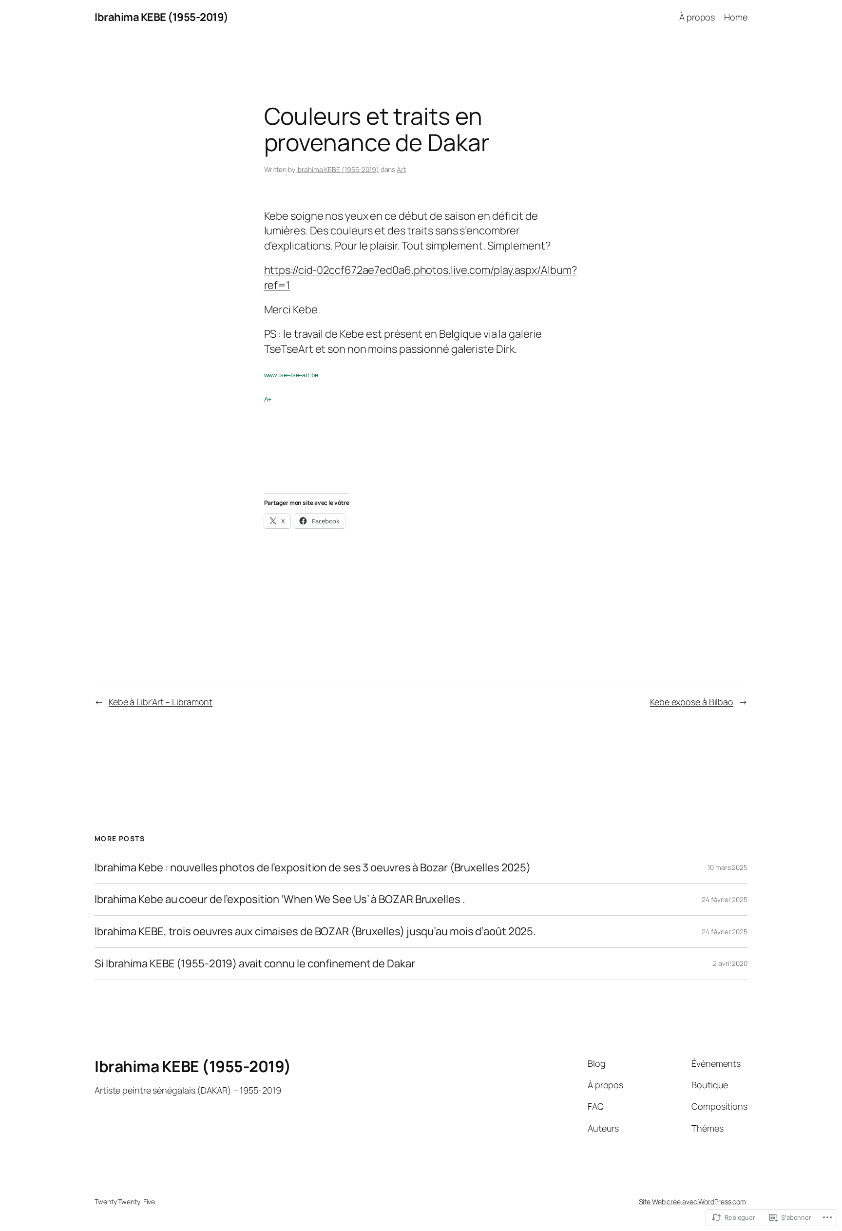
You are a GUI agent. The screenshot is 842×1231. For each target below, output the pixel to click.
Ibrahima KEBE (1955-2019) (162, 17)
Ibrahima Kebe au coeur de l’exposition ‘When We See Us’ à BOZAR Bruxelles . (280, 899)
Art (401, 169)
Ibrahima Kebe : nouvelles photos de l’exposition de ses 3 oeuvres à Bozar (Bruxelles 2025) (313, 868)
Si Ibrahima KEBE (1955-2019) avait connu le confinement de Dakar (255, 964)
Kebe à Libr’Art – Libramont (160, 702)
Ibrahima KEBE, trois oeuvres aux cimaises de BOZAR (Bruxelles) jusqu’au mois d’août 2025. (315, 931)
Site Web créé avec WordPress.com (692, 1201)
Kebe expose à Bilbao (691, 702)
